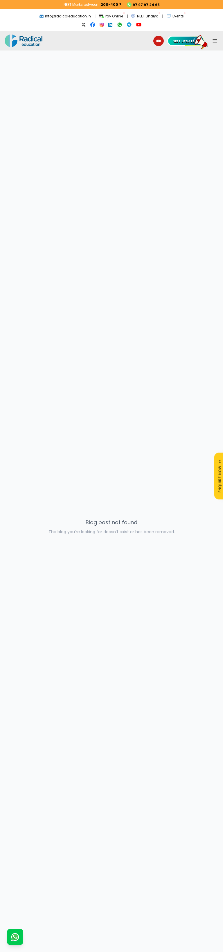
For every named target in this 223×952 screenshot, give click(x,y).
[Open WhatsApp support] (15, 937)
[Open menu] (214, 40)
